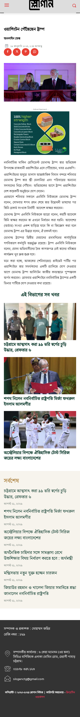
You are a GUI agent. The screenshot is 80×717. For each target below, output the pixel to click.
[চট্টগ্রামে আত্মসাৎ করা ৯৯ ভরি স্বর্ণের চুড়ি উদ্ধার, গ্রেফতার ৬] (40, 321)
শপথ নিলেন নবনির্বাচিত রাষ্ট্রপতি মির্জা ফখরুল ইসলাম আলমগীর (39, 401)
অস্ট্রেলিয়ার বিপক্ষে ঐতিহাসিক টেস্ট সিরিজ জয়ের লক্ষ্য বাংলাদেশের (37, 455)
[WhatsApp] (34, 52)
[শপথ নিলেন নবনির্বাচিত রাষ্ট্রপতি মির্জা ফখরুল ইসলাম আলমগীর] (40, 375)
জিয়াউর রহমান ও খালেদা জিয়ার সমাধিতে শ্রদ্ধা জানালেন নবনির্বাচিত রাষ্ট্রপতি (40, 591)
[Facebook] (8, 52)
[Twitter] (17, 52)
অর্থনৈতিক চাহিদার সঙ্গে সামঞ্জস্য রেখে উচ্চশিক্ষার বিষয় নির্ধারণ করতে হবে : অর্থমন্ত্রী (38, 556)
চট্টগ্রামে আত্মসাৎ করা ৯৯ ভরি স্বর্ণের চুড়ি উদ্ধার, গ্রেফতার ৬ (35, 347)
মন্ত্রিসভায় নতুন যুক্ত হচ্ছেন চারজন (30, 573)
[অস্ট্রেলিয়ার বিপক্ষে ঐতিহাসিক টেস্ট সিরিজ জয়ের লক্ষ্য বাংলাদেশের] (40, 429)
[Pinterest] (26, 52)
